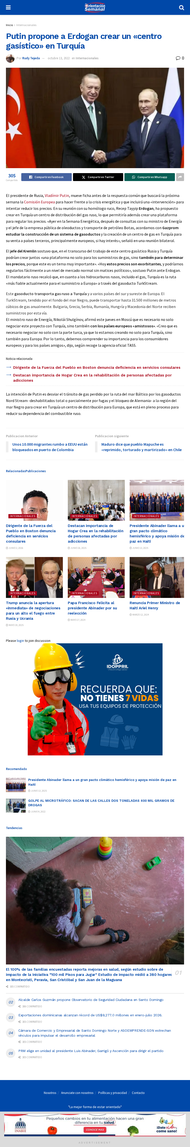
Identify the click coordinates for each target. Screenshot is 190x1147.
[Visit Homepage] (95, 7)
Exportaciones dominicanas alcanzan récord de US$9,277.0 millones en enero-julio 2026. (90, 1015)
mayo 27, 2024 (77, 619)
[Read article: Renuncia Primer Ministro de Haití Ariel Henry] (158, 577)
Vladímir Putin (57, 195)
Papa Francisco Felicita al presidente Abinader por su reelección (92, 608)
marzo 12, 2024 (140, 614)
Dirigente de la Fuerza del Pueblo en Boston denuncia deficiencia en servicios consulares (96, 367)
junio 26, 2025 (78, 548)
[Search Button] (181, 7)
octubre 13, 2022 (59, 58)
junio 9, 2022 (38, 811)
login (20, 640)
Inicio (9, 25)
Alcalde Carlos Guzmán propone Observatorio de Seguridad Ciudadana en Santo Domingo (91, 1000)
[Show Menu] (8, 7)
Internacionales (26, 25)
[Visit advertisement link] (95, 699)
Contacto (138, 1093)
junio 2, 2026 (15, 548)
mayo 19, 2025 (16, 625)
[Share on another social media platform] (180, 177)
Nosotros (50, 1093)
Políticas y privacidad (112, 1093)
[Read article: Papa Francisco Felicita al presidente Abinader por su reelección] (96, 577)
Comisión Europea (39, 201)
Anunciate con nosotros (77, 1093)
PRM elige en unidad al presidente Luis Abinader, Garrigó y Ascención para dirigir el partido (90, 1051)
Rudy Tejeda (31, 58)
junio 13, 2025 (140, 548)
